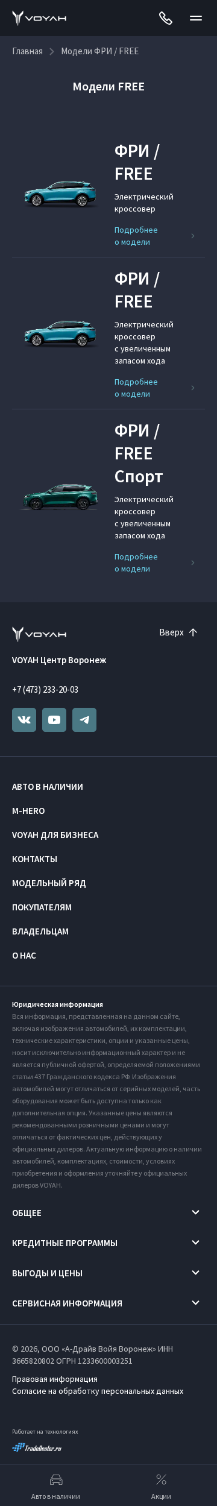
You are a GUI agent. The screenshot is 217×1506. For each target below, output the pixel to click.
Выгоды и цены (47, 1273)
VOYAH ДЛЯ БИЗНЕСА (55, 834)
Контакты (34, 859)
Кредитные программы (65, 1243)
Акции (161, 1496)
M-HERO (28, 810)
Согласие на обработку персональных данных (97, 1390)
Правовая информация (55, 1378)
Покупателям (42, 907)
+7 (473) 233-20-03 (45, 689)
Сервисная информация (67, 1303)
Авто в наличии (47, 786)
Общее (27, 1212)
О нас (24, 955)
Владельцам (40, 931)
